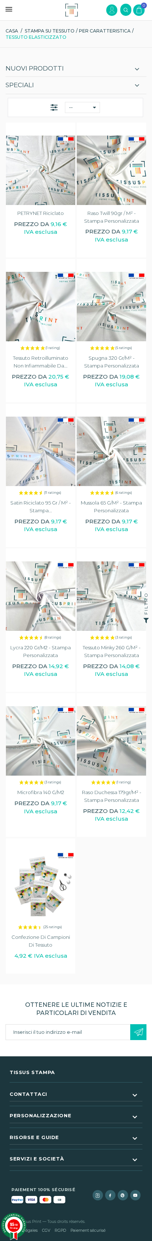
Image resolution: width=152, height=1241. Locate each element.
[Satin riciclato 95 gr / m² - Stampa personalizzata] (40, 451)
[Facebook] (110, 1195)
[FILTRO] (146, 620)
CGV (46, 1230)
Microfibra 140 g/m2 (40, 792)
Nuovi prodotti (35, 68)
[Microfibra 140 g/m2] (40, 741)
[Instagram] (98, 1195)
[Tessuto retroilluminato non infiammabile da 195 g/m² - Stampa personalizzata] (40, 306)
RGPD (60, 1230)
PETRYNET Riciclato (40, 213)
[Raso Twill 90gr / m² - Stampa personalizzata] (111, 170)
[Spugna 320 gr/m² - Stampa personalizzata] (111, 306)
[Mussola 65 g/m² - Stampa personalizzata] (111, 451)
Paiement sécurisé (88, 1230)
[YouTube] (135, 1195)
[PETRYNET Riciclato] (40, 170)
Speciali (20, 85)
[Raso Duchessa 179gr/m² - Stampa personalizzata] (111, 741)
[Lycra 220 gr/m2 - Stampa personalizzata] (40, 596)
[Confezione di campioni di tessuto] (40, 886)
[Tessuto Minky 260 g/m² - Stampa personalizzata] (111, 596)
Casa (12, 31)
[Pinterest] (123, 1195)
